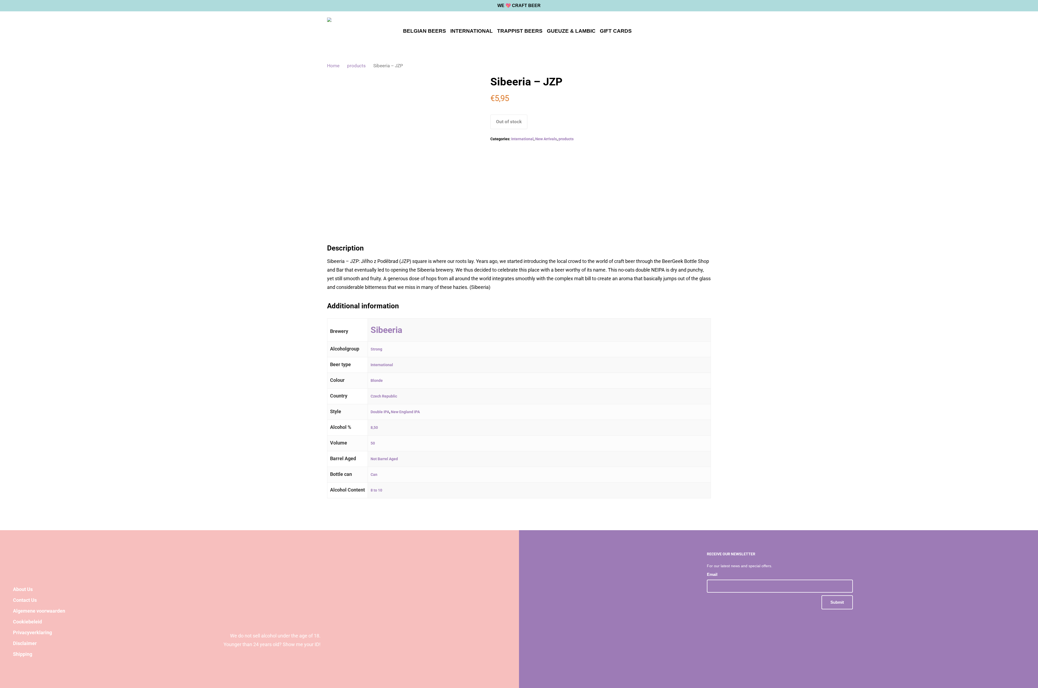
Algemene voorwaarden (39, 611)
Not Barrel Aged (384, 459)
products (356, 65)
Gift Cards (616, 31)
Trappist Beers (520, 31)
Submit (837, 602)
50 (373, 443)
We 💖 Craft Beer (519, 5)
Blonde (377, 380)
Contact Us (25, 600)
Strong (376, 349)
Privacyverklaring (32, 632)
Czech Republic (384, 396)
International (471, 31)
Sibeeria (386, 330)
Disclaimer (25, 643)
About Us (23, 589)
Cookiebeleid (27, 621)
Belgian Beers (424, 31)
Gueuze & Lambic (571, 31)
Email (713, 574)
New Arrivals (546, 139)
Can (374, 474)
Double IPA (380, 412)
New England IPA (405, 412)
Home (333, 65)
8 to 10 (376, 490)
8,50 (374, 427)
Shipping (22, 654)
